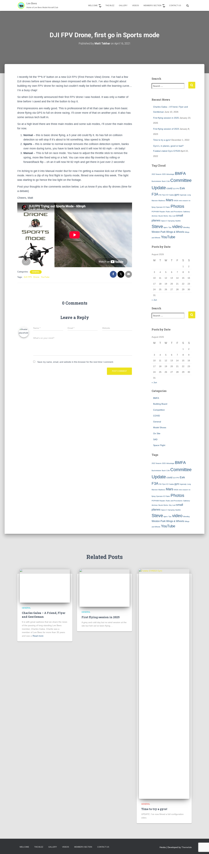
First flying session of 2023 (166, 129)
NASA (176, 200)
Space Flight (159, 445)
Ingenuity (183, 195)
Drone (36, 277)
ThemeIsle (186, 847)
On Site (156, 433)
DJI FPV (28, 277)
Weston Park (159, 232)
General (35, 272)
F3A (155, 194)
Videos (135, 5)
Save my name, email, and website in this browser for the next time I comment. (75, 362)
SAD (155, 439)
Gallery (123, 5)
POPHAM (155, 212)
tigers (166, 227)
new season (183, 200)
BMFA (180, 173)
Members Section (153, 5)
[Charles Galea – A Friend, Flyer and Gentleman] (45, 585)
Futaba (171, 195)
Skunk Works (163, 216)
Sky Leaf (172, 216)
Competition (159, 410)
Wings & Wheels (175, 232)
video (177, 226)
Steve (157, 226)
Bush (164, 181)
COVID (156, 415)
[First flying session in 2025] (104, 587)
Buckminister (156, 181)
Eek (182, 188)
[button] (99, 5)
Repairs (162, 212)
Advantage (170, 174)
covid (169, 188)
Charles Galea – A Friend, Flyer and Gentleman (43, 615)
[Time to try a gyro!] (164, 683)
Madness (161, 200)
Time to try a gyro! (162, 140)
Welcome (93, 5)
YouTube (45, 277)
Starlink (178, 221)
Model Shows (159, 427)
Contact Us (175, 5)
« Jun (154, 300)
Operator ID (160, 207)
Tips (170, 227)
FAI (160, 195)
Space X (164, 221)
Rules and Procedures (174, 212)
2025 (164, 174)
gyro (176, 194)
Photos (177, 206)
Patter (168, 207)
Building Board (160, 404)
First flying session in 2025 (166, 118)
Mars (169, 200)
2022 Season (156, 174)
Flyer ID (165, 195)
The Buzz (109, 5)
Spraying (171, 221)
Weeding (186, 227)
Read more (38, 636)
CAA (168, 181)
